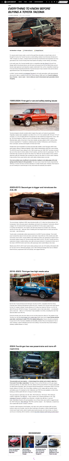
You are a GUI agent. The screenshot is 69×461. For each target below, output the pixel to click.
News (20, 1)
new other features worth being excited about (46, 412)
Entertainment (38, 1)
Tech (25, 1)
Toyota (59, 45)
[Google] (52, 2)
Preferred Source (28, 50)
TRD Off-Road (24, 402)
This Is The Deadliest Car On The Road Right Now (14, 451)
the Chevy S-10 (47, 63)
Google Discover (39, 50)
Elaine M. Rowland (13, 15)
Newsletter (64, 1)
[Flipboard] (54, 2)
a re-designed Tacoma (29, 73)
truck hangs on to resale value (29, 317)
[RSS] (57, 2)
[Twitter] (49, 2)
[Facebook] (47, 2)
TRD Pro (25, 396)
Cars (30, 1)
